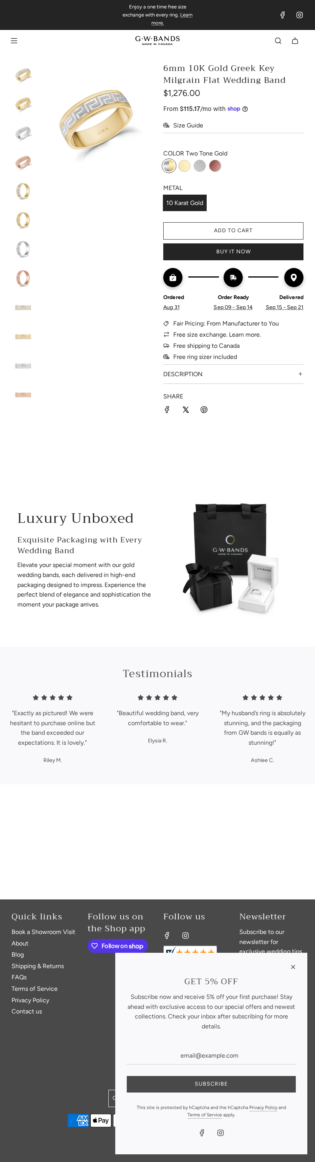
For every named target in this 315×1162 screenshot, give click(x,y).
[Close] (293, 967)
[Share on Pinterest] (204, 411)
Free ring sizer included (205, 356)
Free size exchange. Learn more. (217, 334)
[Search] (278, 40)
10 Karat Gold (184, 203)
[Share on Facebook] (167, 411)
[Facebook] (282, 15)
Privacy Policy (263, 1107)
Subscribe (211, 1084)
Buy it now (233, 251)
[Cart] (295, 40)
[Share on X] (185, 411)
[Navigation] (13, 40)
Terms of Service (204, 1114)
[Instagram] (299, 15)
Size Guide (188, 125)
